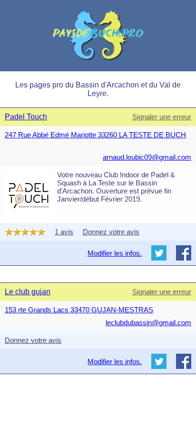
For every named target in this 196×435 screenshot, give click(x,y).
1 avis (64, 232)
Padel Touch (26, 117)
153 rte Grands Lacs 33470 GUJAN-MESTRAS (79, 310)
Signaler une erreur (161, 117)
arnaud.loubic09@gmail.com (147, 157)
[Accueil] (98, 35)
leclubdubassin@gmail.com (148, 323)
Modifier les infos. (115, 253)
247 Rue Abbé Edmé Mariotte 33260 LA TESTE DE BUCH (95, 135)
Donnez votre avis (111, 232)
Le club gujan (27, 292)
